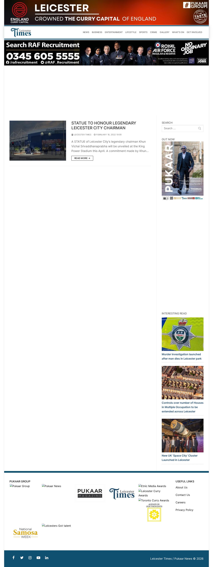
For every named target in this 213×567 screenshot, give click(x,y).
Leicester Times (82, 134)
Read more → (82, 158)
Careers (180, 502)
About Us (181, 487)
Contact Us (183, 495)
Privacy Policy (184, 510)
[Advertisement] (106, 90)
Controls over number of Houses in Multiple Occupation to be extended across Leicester (183, 407)
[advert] (106, 24)
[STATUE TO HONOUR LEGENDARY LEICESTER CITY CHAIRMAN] (37, 141)
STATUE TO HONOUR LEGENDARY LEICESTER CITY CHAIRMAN (103, 125)
